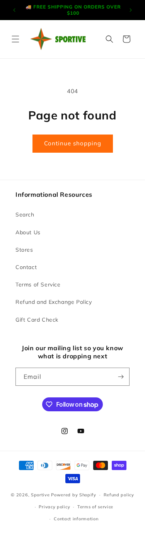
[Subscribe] (120, 377)
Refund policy (119, 495)
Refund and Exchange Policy (53, 301)
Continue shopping (72, 143)
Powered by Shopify (73, 495)
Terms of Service (38, 284)
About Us (28, 232)
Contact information (76, 518)
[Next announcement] (130, 10)
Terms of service (95, 506)
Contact (26, 267)
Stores (24, 249)
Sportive (40, 495)
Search (24, 214)
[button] (15, 39)
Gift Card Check (36, 319)
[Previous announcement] (14, 10)
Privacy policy (54, 506)
